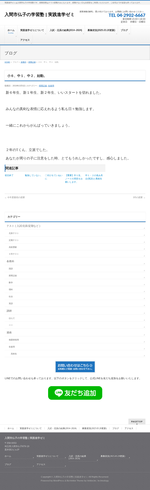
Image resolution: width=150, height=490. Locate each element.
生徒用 (51, 86)
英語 (11, 303)
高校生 (14, 354)
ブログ (115, 428)
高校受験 (13, 247)
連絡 (9, 332)
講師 (9, 310)
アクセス (129, 428)
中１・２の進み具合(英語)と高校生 (94, 177)
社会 (11, 296)
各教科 (23, 62)
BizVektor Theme (75, 480)
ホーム (11, 428)
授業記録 (32, 62)
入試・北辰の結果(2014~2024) (61, 428)
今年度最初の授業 (15, 197)
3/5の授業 (139, 197)
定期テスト (14, 240)
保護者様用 (14, 340)
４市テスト (14, 254)
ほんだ (12, 318)
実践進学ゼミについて (31, 428)
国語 (11, 268)
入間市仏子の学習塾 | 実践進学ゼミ (40, 14)
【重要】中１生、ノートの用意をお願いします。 (74, 178)
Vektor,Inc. (92, 480)
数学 (11, 282)
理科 (11, 289)
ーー (11, 325)
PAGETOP (137, 421)
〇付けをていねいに (54, 177)
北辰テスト (14, 233)
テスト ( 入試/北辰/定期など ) (23, 225)
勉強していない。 (33, 175)
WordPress (58, 480)
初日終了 (9, 175)
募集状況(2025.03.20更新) (94, 428)
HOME (7, 62)
